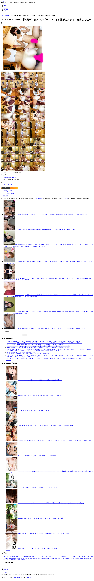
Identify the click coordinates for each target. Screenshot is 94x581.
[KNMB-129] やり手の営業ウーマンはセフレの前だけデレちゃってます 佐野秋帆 (27, 353)
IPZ (16, 558)
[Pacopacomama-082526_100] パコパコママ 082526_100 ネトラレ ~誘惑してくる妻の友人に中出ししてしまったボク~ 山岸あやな (51, 503)
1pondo (24, 556)
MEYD (7, 558)
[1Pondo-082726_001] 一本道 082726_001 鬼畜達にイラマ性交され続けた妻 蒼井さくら (40, 380)
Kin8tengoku (44, 556)
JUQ (38, 558)
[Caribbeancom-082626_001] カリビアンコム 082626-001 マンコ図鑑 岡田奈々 (37, 456)
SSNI (5, 558)
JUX (10, 558)
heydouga (13, 558)
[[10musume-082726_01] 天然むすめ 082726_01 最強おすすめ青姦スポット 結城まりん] (11, 395)
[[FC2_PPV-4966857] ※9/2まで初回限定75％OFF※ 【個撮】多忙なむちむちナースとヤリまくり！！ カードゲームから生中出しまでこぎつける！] (9, 328)
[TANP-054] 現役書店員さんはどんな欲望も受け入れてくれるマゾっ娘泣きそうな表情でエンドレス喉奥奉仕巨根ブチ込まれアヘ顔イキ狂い (43, 341)
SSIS (29, 558)
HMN (76, 558)
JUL (87, 556)
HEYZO (20, 556)
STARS (18, 558)
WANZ (33, 558)
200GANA (50, 556)
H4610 (7, 559)
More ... (8, 550)
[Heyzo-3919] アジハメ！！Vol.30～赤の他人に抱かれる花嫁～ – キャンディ (37, 548)
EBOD (91, 556)
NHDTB (52, 558)
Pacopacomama (38, 556)
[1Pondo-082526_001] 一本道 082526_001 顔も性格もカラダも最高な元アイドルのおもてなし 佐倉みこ (44, 533)
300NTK (79, 558)
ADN (13, 559)
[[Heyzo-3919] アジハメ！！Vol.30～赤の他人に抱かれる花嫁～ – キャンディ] (11, 548)
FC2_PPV (7, 15)
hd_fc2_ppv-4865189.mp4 (10, 177)
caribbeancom (14, 556)
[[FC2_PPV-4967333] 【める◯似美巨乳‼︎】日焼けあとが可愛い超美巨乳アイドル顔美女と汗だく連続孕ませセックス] (9, 229)
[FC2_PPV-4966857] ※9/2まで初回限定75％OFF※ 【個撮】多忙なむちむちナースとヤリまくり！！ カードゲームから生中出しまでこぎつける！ (52, 328)
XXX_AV (49, 558)
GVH (61, 558)
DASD (87, 558)
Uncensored (6, 9)
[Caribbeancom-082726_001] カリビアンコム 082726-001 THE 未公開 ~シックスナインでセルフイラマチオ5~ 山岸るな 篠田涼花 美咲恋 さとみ (54, 440)
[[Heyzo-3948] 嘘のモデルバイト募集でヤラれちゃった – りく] (11, 410)
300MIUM (80, 556)
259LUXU (75, 556)
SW (69, 558)
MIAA (42, 558)
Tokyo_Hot (55, 556)
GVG (5, 559)
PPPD (82, 558)
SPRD (85, 558)
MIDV (90, 558)
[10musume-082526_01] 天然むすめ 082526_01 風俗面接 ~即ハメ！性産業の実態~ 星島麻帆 (41, 518)
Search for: (6, 335)
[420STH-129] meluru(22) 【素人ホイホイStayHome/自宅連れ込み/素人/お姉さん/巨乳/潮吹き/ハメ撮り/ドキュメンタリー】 (38, 346)
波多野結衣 (63, 556)
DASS (64, 558)
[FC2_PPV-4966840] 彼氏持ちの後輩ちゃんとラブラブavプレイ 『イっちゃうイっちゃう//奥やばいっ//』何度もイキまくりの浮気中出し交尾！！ (52, 214)
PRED (19, 559)
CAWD (66, 558)
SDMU (45, 558)
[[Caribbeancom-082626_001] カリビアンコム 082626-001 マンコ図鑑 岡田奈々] (11, 456)
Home (5, 5)
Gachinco (84, 556)
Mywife (59, 556)
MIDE (21, 558)
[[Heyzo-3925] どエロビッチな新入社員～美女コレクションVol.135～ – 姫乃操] (11, 487)
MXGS (26, 558)
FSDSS (56, 558)
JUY (23, 558)
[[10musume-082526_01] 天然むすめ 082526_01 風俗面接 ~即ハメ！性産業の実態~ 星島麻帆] (11, 518)
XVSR (21, 559)
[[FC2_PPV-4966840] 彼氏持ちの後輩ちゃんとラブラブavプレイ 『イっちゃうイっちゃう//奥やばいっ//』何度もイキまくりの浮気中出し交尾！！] (9, 214)
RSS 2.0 (66, 198)
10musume (28, 556)
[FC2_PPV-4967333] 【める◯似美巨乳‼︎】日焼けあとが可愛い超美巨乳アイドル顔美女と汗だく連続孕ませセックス (45, 229)
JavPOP (2, 1)
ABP (36, 558)
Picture (5, 10)
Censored (6, 8)
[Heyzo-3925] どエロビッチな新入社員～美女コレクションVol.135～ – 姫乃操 (38, 487)
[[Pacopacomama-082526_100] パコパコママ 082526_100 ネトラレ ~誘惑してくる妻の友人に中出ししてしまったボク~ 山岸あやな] (11, 503)
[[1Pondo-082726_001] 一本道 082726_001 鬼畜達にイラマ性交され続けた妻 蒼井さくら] (11, 380)
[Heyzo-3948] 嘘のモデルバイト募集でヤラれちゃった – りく (33, 410)
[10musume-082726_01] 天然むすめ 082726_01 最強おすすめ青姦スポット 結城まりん (40, 395)
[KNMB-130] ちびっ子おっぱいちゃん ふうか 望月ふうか (21, 352)
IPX (89, 556)
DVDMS (10, 559)
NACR (59, 558)
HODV (74, 558)
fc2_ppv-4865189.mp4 (9, 184)
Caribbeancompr (69, 556)
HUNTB (15, 559)
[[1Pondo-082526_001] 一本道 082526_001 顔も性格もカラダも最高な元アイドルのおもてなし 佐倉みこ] (11, 533)
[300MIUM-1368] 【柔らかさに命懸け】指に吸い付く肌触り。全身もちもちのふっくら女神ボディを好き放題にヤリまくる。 (39, 347)
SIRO (33, 556)
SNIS (31, 558)
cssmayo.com (17, 577)
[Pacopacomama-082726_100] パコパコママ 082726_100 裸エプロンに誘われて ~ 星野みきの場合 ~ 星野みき (45, 425)
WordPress (28, 577)
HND (40, 558)
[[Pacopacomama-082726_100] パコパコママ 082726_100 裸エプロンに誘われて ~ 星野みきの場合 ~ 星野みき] (11, 425)
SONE (71, 558)
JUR (24, 559)
